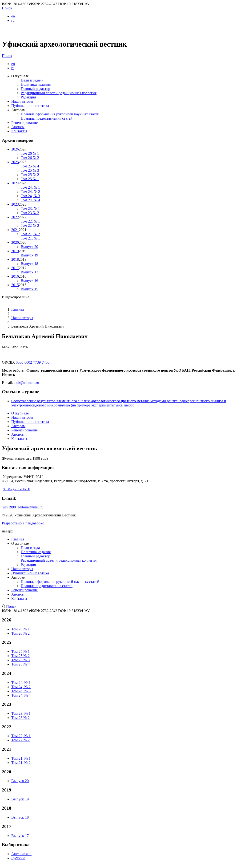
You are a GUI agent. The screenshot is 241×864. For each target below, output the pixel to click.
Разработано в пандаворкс (23, 523)
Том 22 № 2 (30, 225)
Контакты (19, 131)
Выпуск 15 (29, 289)
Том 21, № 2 (30, 234)
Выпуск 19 (29, 255)
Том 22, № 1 (30, 221)
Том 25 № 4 (30, 166)
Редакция (28, 97)
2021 (15, 230)
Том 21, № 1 (30, 238)
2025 (15, 162)
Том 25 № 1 (30, 179)
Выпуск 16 (29, 281)
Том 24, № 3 (30, 196)
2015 (15, 285)
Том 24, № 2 (30, 192)
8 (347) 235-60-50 (16, 489)
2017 (15, 268)
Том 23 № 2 (30, 213)
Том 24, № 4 (30, 200)
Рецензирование (24, 123)
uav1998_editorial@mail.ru (23, 507)
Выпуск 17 (29, 272)
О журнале (20, 413)
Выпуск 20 (29, 247)
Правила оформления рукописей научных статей (60, 114)
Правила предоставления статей (46, 118)
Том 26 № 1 (30, 153)
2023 (15, 204)
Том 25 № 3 (30, 170)
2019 (15, 251)
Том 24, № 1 (30, 187)
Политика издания (36, 84)
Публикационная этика (30, 106)
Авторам (18, 426)
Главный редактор (35, 89)
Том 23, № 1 (30, 209)
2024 (15, 183)
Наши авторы (22, 101)
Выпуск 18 (29, 264)
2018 (15, 259)
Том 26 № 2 (30, 158)
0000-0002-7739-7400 (32, 362)
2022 (15, 217)
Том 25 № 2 (30, 175)
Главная (17, 309)
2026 (15, 149)
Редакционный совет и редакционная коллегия (58, 93)
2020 (15, 242)
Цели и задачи (32, 80)
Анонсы (17, 127)
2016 (15, 276)
